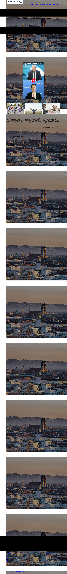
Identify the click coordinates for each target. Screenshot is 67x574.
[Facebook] (7, 558)
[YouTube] (7, 561)
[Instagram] (7, 556)
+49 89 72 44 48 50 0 (12, 553)
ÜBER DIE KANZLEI (41, 2)
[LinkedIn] (7, 563)
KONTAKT (44, 6)
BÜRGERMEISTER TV (34, 4)
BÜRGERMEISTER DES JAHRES (45, 4)
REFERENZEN (55, 4)
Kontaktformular (50, 553)
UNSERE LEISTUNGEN (51, 2)
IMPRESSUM (24, 571)
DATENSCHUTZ (18, 571)
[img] (16, 3)
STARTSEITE (34, 2)
